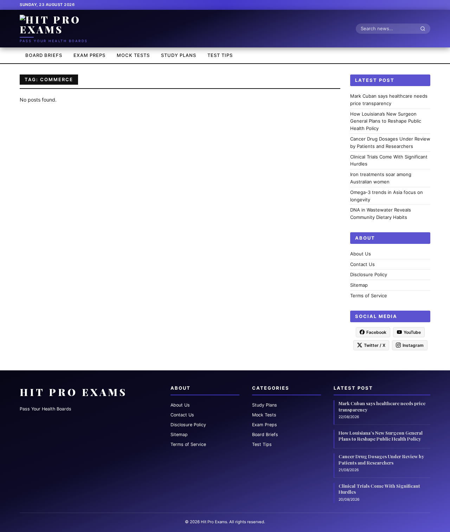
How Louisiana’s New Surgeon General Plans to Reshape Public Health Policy (385, 121)
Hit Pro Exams (73, 391)
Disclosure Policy (368, 274)
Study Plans (178, 55)
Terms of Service (368, 295)
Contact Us (362, 264)
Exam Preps (89, 55)
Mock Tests (133, 55)
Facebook (376, 332)
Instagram (413, 345)
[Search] (424, 28)
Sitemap (359, 285)
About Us (360, 253)
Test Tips (220, 55)
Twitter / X (374, 345)
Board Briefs (43, 55)
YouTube (412, 332)
